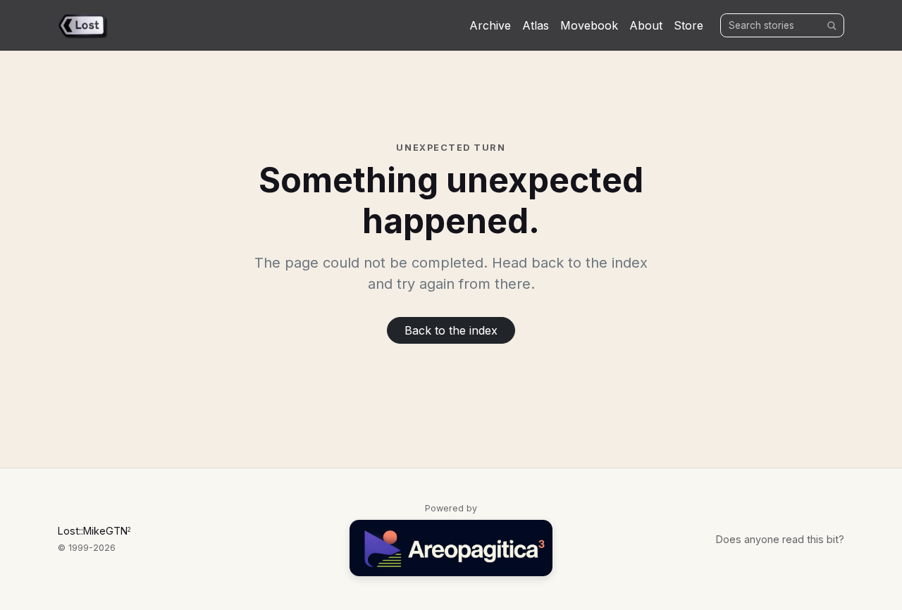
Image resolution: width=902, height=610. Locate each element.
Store (688, 25)
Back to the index (451, 330)
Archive (490, 25)
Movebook (589, 25)
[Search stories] (831, 25)
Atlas (535, 25)
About (645, 25)
